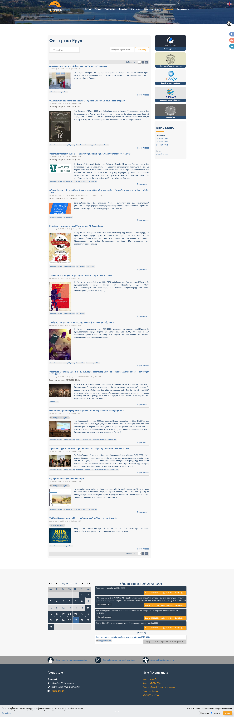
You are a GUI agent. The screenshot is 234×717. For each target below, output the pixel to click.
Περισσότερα (143, 95)
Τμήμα (98, 9)
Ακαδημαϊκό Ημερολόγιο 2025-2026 (110, 588)
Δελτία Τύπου (53, 92)
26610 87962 (162, 145)
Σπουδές (123, 9)
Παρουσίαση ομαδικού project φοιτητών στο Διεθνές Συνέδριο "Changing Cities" (86, 410)
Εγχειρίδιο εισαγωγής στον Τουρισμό (66, 478)
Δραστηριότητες (151, 9)
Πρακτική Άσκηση (150, 691)
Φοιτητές (135, 9)
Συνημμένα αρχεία (60, 417)
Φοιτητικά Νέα (93, 181)
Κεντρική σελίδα (150, 679)
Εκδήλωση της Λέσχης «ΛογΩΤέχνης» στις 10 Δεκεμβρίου (76, 226)
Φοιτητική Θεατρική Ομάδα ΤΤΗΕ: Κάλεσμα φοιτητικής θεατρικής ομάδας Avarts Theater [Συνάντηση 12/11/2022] (99, 373)
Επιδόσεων (216, 713)
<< (50, 583)
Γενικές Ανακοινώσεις (56, 145)
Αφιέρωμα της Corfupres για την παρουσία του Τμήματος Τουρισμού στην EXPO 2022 (89, 448)
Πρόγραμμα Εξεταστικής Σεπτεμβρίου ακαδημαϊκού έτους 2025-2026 (123, 637)
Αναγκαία (205, 713)
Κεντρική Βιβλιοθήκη (152, 683)
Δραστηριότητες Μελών (101, 145)
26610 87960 (162, 138)
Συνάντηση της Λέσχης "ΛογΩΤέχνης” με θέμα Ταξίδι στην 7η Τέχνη (80, 275)
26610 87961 (162, 142)
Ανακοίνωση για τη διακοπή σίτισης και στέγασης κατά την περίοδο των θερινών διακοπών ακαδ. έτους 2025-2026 (138, 611)
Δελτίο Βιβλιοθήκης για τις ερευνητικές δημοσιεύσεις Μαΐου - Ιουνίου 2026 (127, 623)
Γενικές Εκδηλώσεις (69, 145)
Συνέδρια (78, 439)
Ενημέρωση (168, 9)
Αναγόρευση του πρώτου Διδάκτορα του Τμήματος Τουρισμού (78, 66)
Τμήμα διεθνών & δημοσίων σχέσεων (159, 687)
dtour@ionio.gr (162, 154)
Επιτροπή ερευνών (151, 695)
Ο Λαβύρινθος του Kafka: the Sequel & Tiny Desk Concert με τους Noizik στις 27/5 (87, 101)
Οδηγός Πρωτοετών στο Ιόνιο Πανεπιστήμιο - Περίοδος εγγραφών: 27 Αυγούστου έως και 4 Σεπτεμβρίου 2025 (99, 191)
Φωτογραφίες (57, 525)
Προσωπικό (110, 9)
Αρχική (88, 9)
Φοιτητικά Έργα (62, 92)
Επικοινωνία (183, 9)
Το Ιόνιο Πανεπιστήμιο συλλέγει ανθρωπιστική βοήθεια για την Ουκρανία (83, 518)
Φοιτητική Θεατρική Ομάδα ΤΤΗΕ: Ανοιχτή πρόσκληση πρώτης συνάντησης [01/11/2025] (90, 154)
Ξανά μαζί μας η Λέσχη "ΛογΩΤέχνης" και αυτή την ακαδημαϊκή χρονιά (81, 322)
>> (146, 62)
